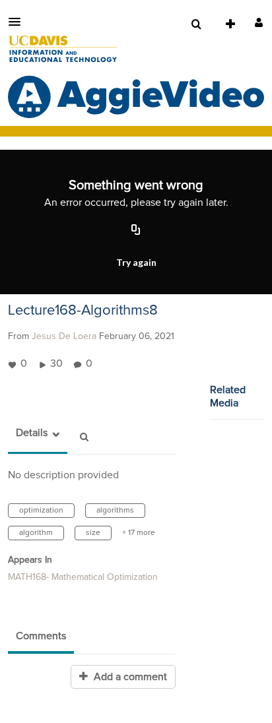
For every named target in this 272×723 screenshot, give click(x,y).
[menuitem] (196, 24)
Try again (136, 262)
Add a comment (129, 677)
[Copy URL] (136, 230)
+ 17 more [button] (138, 533)
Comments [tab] (41, 636)
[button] (18, 22)
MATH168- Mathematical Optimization (83, 577)
